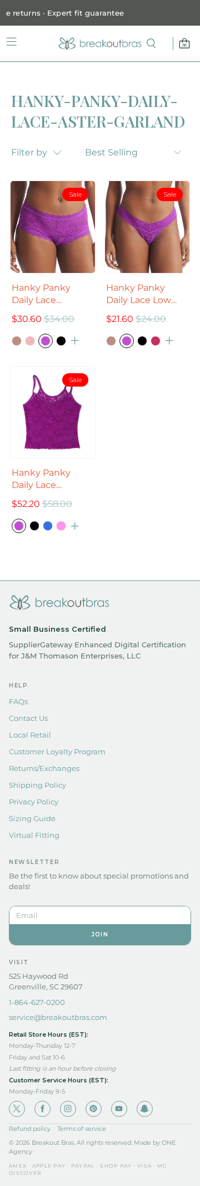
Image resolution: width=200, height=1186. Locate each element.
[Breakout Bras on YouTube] (119, 1109)
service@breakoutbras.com (58, 1017)
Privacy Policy (33, 801)
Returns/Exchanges (44, 768)
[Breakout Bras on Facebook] (42, 1109)
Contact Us (28, 718)
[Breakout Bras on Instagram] (68, 1109)
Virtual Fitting (34, 835)
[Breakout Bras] (100, 43)
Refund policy (30, 1129)
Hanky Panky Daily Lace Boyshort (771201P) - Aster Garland (53, 294)
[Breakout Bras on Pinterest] (94, 1109)
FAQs (18, 701)
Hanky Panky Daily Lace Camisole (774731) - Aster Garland (53, 479)
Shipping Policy (37, 784)
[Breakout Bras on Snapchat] (145, 1109)
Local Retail (30, 734)
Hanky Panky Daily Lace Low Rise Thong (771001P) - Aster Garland (142, 294)
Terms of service (81, 1129)
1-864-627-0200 (37, 1002)
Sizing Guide (32, 818)
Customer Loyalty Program (57, 751)
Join (100, 934)
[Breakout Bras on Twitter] (17, 1109)
